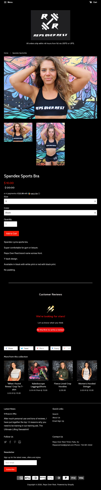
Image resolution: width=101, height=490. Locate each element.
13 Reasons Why (10, 414)
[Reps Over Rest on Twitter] (5, 442)
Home (6, 53)
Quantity (8, 219)
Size (6, 196)
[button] (50, 193)
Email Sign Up (58, 421)
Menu (10, 2)
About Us (56, 417)
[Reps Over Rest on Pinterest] (14, 442)
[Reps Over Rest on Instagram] (19, 442)
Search (55, 414)
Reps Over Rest (49, 484)
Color (6, 207)
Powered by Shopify (65, 484)
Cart (95, 2)
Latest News (9, 409)
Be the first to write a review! (50, 330)
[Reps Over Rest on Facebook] (10, 442)
